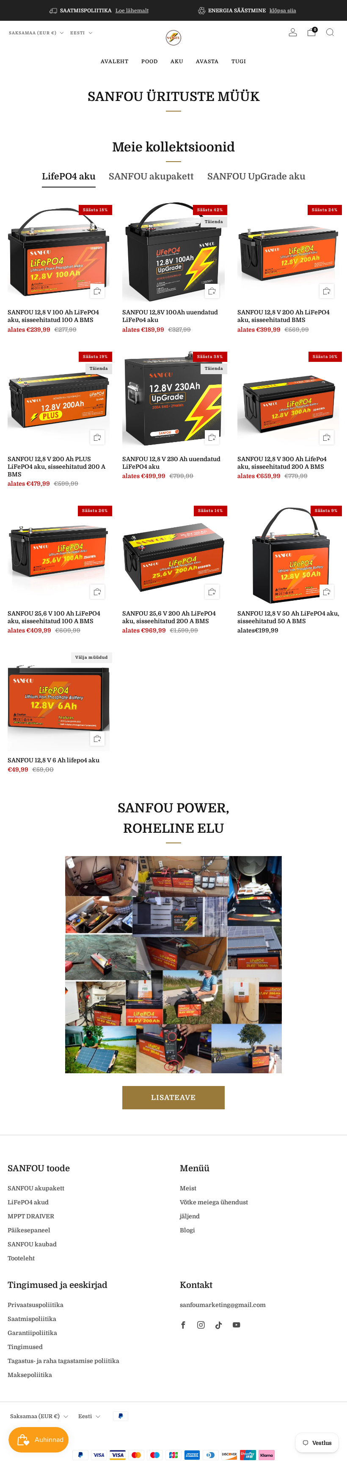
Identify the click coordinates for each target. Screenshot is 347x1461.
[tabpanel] (173, 494)
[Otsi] (330, 32)
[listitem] (99, 10)
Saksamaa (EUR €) (33, 33)
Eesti (78, 33)
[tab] (69, 177)
